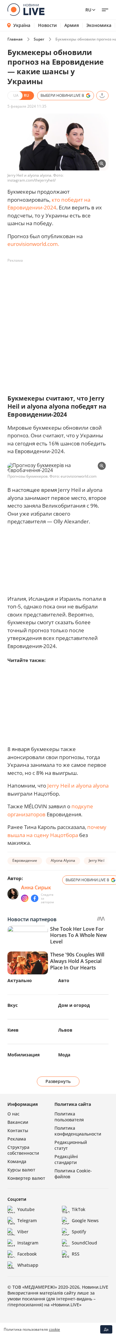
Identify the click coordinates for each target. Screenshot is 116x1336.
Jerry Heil (97, 860)
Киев (13, 1030)
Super (39, 39)
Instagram (27, 1243)
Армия (71, 25)
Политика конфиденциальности (77, 1131)
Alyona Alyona (63, 860)
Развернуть (58, 1081)
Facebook (27, 1254)
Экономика (98, 25)
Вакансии (17, 1122)
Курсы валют (21, 1170)
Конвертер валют (26, 1178)
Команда (16, 1161)
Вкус (12, 1005)
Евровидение (24, 860)
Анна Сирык (36, 887)
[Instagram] (24, 898)
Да (106, 1329)
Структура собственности (23, 1150)
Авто (63, 980)
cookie (54, 1329)
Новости (47, 25)
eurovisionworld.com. (33, 243)
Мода (64, 1055)
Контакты (17, 1130)
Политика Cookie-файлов (73, 1173)
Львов (65, 1030)
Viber (22, 1232)
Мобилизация (23, 1055)
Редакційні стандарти (66, 1159)
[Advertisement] (58, 323)
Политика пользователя (69, 1117)
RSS (75, 1254)
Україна (21, 25)
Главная (15, 39)
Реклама (16, 1139)
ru (88, 10)
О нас (13, 1114)
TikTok (78, 1209)
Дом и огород (74, 1005)
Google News (85, 1220)
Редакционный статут (70, 1145)
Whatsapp (27, 1265)
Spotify (79, 1232)
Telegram (27, 1220)
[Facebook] (34, 898)
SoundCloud (84, 1243)
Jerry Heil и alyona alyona (78, 785)
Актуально (19, 980)
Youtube (26, 1209)
